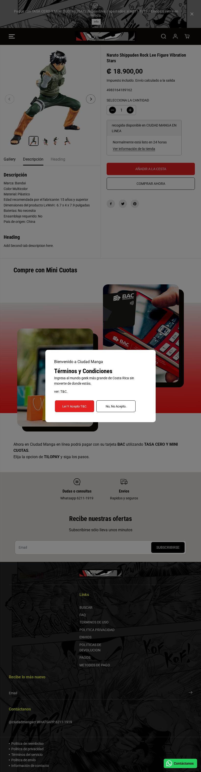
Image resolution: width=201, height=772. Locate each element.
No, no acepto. (116, 406)
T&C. (64, 391)
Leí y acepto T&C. (74, 406)
